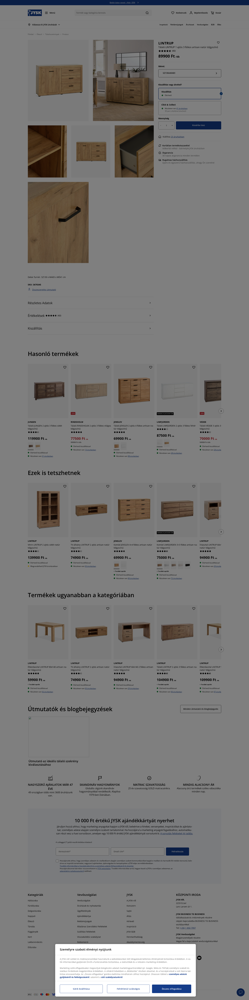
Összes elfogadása (172, 988)
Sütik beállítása (81, 988)
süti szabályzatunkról (111, 977)
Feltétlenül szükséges (128, 988)
